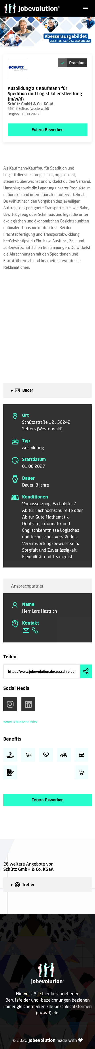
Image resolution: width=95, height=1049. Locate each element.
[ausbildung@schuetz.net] (26, 631)
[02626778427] (35, 631)
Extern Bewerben (48, 129)
